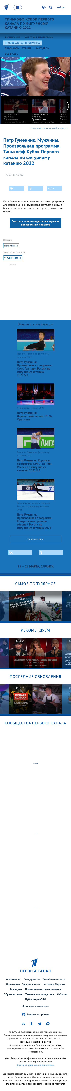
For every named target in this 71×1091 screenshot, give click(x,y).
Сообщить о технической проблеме (49, 128)
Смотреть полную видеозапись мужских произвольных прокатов (35, 223)
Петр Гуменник (11, 245)
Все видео (16, 989)
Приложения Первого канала (23, 984)
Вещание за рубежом (38, 1014)
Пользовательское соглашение (43, 989)
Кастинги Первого (54, 984)
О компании (13, 979)
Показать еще (35, 539)
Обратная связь (13, 994)
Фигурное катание (12, 257)
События (62, 994)
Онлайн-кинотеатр (54, 979)
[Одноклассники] (35, 188)
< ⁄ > (51, 188)
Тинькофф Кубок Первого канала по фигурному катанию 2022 (29, 23)
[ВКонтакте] (16, 188)
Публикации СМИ (35, 999)
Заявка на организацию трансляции (35, 1064)
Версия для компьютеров (35, 1006)
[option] (16, 113)
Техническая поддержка (39, 994)
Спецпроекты (32, 979)
